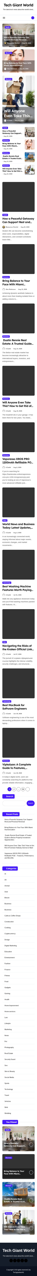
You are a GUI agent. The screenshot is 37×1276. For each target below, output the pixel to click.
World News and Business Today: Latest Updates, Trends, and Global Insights (18, 529)
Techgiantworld (18, 1272)
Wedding (8, 1113)
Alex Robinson (12, 69)
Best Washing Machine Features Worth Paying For (16, 590)
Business (8, 53)
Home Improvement (12, 1005)
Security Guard (10, 1059)
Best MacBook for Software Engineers (14, 706)
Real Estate (9, 1053)
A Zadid (9, 120)
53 (23, 789)
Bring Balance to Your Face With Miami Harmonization (17, 64)
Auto (6, 892)
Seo (6, 1065)
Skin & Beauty (10, 1071)
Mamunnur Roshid (13, 43)
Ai (5, 874)
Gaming (7, 993)
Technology (6, 582)
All (6, 880)
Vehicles (8, 1101)
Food (6, 981)
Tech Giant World (18, 5)
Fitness (7, 975)
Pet (6, 1041)
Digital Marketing (11, 946)
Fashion (7, 963)
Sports (7, 1083)
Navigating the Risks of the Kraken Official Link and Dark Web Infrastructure (17, 651)
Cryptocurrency (10, 933)
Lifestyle (8, 1023)
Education (8, 951)
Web (4, 642)
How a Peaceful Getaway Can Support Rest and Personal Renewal (16, 39)
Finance (7, 969)
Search (9, 796)
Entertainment (10, 957)
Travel (7, 1095)
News (5, 520)
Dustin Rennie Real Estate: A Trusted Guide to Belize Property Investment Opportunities (18, 837)
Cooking (8, 927)
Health (8, 27)
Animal (7, 886)
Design (7, 940)
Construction (9, 922)
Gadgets (8, 987)
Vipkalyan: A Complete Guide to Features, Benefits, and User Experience (16, 770)
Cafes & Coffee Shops (13, 916)
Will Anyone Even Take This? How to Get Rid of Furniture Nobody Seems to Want (12, 172)
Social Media (9, 1077)
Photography (9, 1047)
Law (6, 1017)
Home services (10, 1011)
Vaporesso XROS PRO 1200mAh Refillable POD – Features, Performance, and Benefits (18, 464)
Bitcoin (7, 898)
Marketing (8, 1029)
